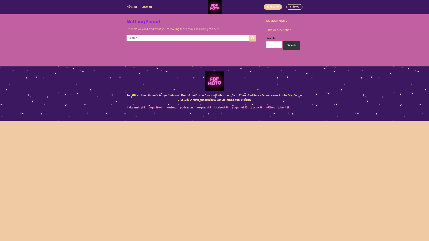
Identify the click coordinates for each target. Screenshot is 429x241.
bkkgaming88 (136, 108)
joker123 (283, 108)
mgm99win (155, 108)
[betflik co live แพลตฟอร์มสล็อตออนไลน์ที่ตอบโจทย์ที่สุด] (214, 7)
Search (270, 38)
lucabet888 (221, 108)
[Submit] (252, 38)
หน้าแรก (132, 7)
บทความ (146, 7)
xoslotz (172, 108)
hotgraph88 (203, 108)
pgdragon (186, 108)
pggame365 (240, 108)
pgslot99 (256, 108)
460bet (270, 108)
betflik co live (136, 96)
